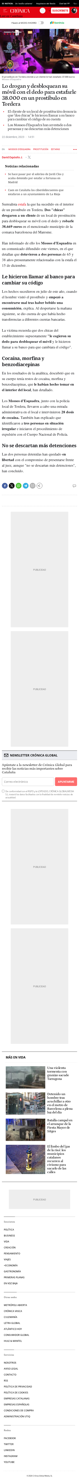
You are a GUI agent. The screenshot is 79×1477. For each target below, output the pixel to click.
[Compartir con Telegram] (26, 486)
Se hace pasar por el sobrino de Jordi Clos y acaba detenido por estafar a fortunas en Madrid (36, 178)
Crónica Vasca (13, 1311)
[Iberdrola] (56, 23)
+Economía (11, 1265)
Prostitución (40, 149)
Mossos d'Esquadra (19, 149)
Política (9, 1229)
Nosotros (10, 1362)
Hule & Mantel (13, 1341)
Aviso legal (11, 1368)
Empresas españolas (16, 1404)
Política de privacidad (18, 1386)
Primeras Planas (14, 1277)
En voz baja (11, 1283)
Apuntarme (66, 781)
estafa (22, 204)
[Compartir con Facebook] (5, 486)
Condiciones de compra (19, 1410)
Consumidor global (16, 1335)
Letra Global (12, 1323)
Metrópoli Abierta (15, 1305)
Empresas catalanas (17, 1398)
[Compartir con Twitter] (12, 486)
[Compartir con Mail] (32, 486)
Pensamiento (12, 1253)
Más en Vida (16, 1057)
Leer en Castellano (11, 16)
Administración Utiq (17, 1416)
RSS (6, 1380)
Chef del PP (64, 3)
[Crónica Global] (25, 10)
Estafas (55, 149)
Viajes (7, 1259)
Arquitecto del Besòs (45, 3)
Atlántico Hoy (13, 1329)
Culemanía (10, 1317)
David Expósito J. (12, 157)
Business (9, 1235)
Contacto (10, 1374)
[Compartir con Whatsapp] (18, 486)
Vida (6, 1241)
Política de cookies (16, 1392)
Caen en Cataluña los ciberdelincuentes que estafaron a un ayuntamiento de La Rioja (35, 192)
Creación (10, 1247)
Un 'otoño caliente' (23, 3)
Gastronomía (12, 1271)
